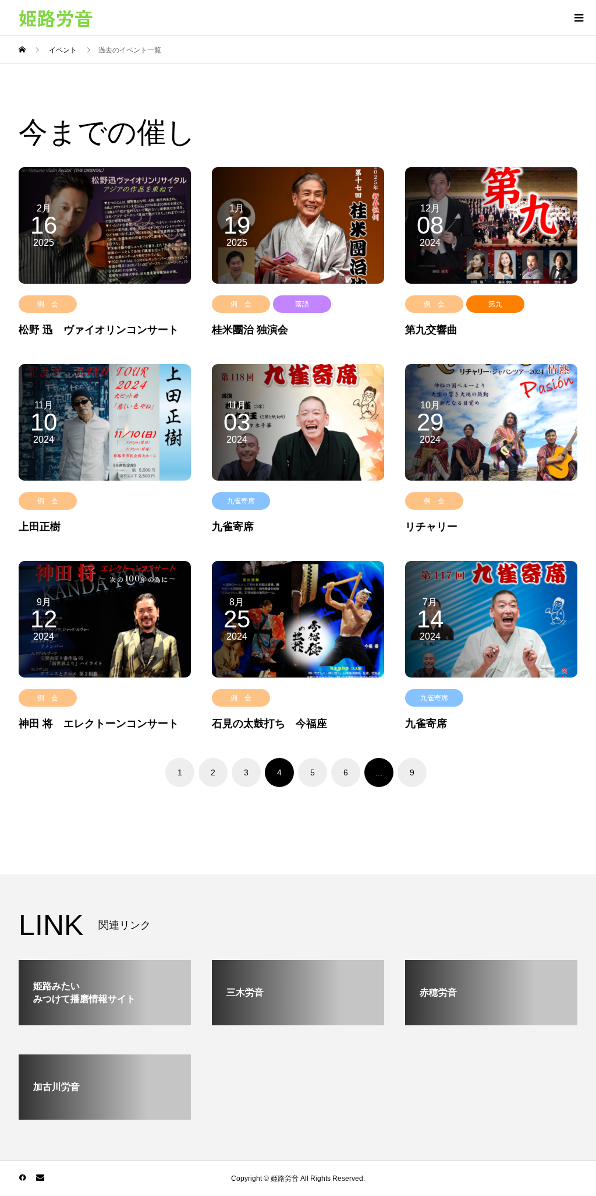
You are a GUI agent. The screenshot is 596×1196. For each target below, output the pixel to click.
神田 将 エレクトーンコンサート (99, 723)
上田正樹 (40, 526)
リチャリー (431, 526)
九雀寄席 (241, 501)
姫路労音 (56, 17)
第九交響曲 (431, 330)
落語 (302, 304)
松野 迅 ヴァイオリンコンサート (99, 330)
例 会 (47, 304)
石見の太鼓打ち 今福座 (269, 723)
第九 (495, 304)
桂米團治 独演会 (250, 330)
